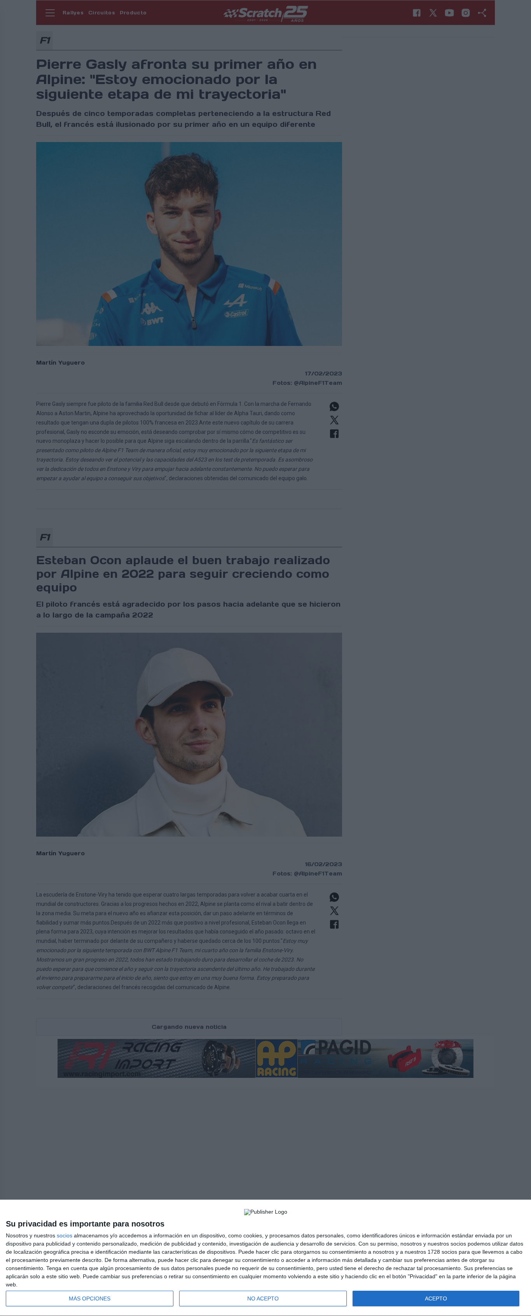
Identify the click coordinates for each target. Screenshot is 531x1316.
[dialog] (265, 1258)
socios (64, 1235)
